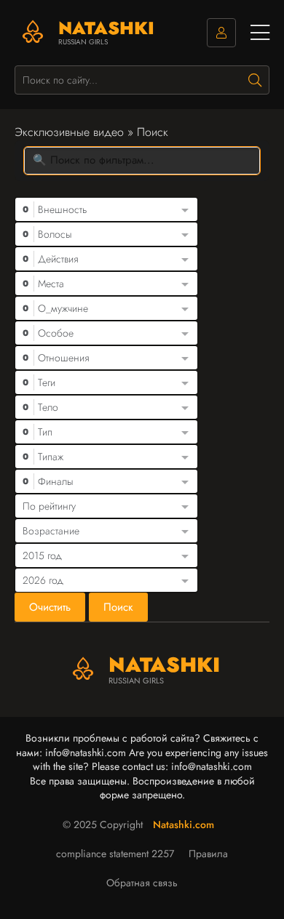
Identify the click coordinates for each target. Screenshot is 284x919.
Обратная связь (142, 882)
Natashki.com (183, 824)
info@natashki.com (85, 752)
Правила (208, 853)
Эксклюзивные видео (69, 132)
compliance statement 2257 (115, 853)
